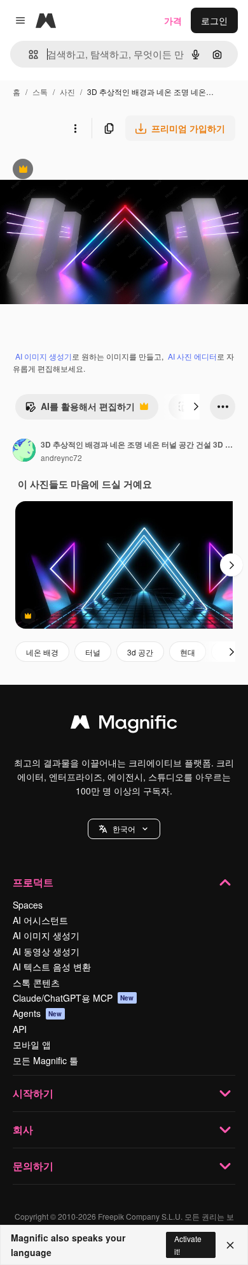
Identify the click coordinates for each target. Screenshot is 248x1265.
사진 (67, 91)
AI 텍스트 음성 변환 (52, 966)
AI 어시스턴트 (40, 920)
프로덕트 (33, 882)
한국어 (124, 828)
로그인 (214, 20)
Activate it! (188, 1244)
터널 (92, 652)
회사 (23, 1129)
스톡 (40, 91)
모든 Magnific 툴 (45, 1060)
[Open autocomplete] (28, 54)
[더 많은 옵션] (75, 128)
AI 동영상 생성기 (46, 951)
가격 (173, 20)
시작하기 (33, 1093)
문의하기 (33, 1166)
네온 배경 (42, 652)
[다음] (195, 407)
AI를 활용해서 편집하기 (80, 409)
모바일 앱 (32, 1044)
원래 (73, 170)
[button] (124, 829)
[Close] (230, 1245)
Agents (37, 1013)
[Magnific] (124, 725)
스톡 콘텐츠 (36, 982)
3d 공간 (140, 652)
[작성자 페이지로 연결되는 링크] (24, 451)
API (20, 1029)
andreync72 (61, 457)
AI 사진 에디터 (192, 356)
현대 (187, 652)
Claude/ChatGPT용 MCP (73, 997)
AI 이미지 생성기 (43, 356)
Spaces (28, 904)
